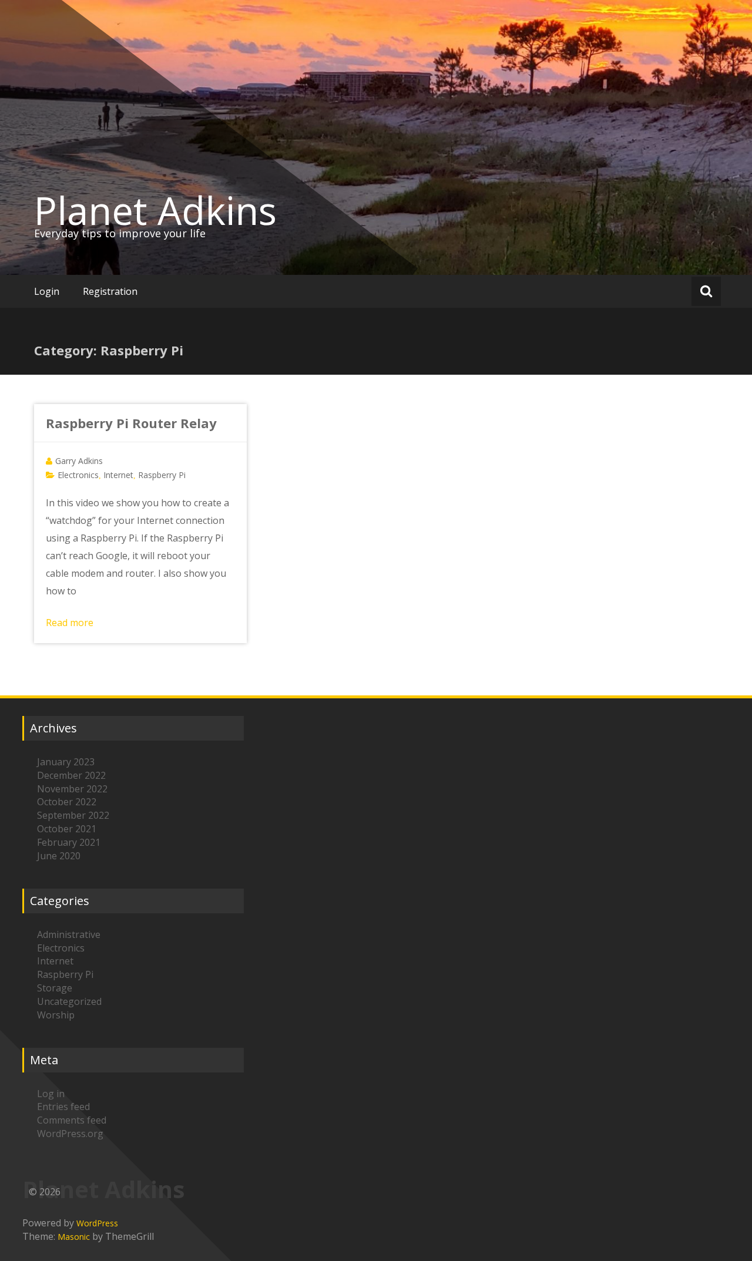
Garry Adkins (79, 460)
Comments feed (71, 1120)
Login (46, 291)
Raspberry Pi (162, 474)
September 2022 (73, 815)
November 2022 (72, 788)
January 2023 (66, 761)
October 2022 (66, 801)
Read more (69, 622)
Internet (118, 474)
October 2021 (66, 828)
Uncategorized (69, 1001)
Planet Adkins (155, 210)
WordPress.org (70, 1133)
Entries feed (63, 1106)
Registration (110, 291)
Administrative (68, 934)
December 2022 (71, 775)
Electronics (78, 474)
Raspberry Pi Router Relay (131, 423)
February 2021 (68, 842)
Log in (51, 1093)
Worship (56, 1014)
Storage (54, 987)
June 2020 (58, 855)
